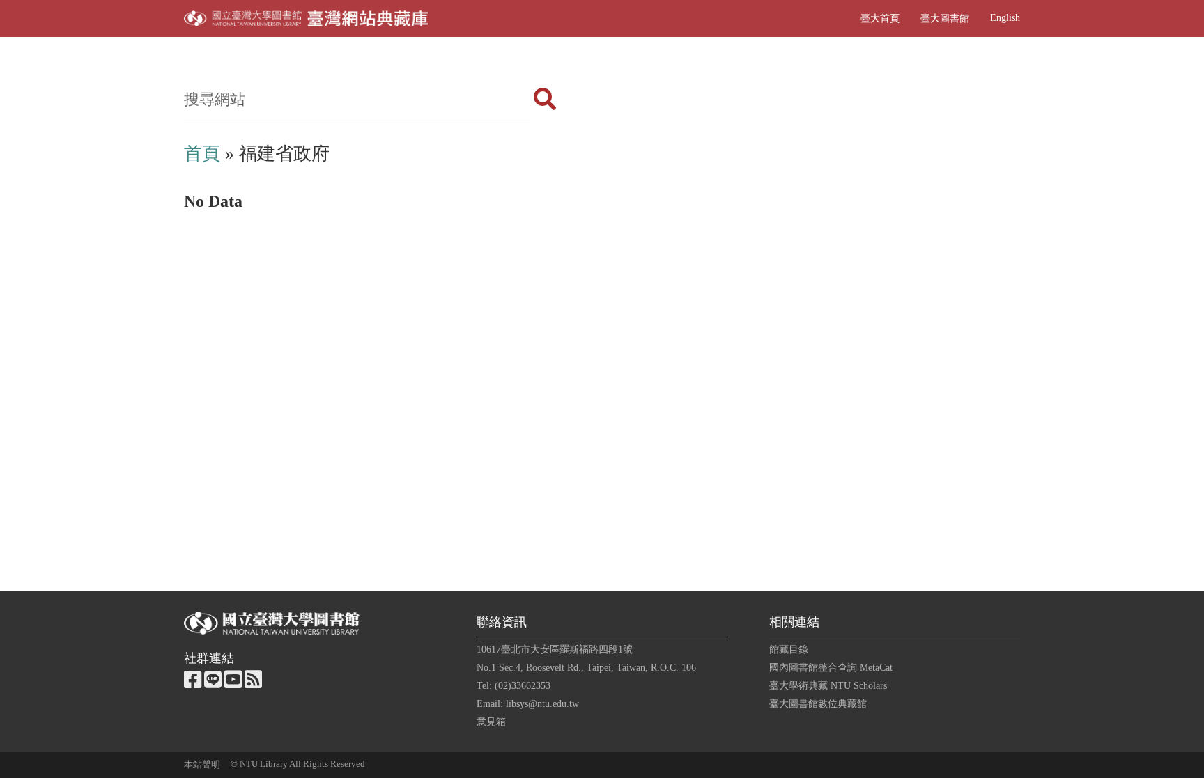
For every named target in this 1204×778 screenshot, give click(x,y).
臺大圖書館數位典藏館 (818, 703)
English (1005, 17)
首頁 (202, 153)
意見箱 (491, 721)
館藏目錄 (788, 649)
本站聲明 (202, 765)
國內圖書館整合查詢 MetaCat (831, 667)
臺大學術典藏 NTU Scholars (828, 685)
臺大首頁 (880, 18)
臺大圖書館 (944, 18)
